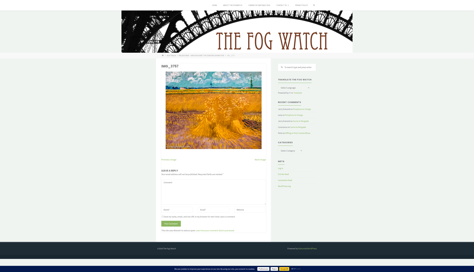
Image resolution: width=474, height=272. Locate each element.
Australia (171, 55)
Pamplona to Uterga (302, 109)
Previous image (168, 159)
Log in (280, 168)
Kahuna (301, 248)
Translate (298, 92)
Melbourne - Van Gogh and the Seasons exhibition (201, 55)
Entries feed (283, 174)
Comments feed (285, 180)
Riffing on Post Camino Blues (297, 133)
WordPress (312, 248)
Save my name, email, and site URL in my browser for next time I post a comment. (199, 216)
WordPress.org (284, 186)
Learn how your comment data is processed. (215, 230)
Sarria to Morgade (301, 121)
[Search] (314, 5)
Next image (260, 159)
